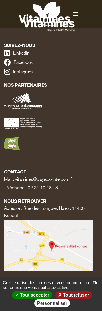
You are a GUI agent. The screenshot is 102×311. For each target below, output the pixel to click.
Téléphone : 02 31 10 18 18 (31, 187)
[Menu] (75, 14)
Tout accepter (34, 295)
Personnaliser (52, 303)
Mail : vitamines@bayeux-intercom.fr (38, 179)
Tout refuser (75, 295)
